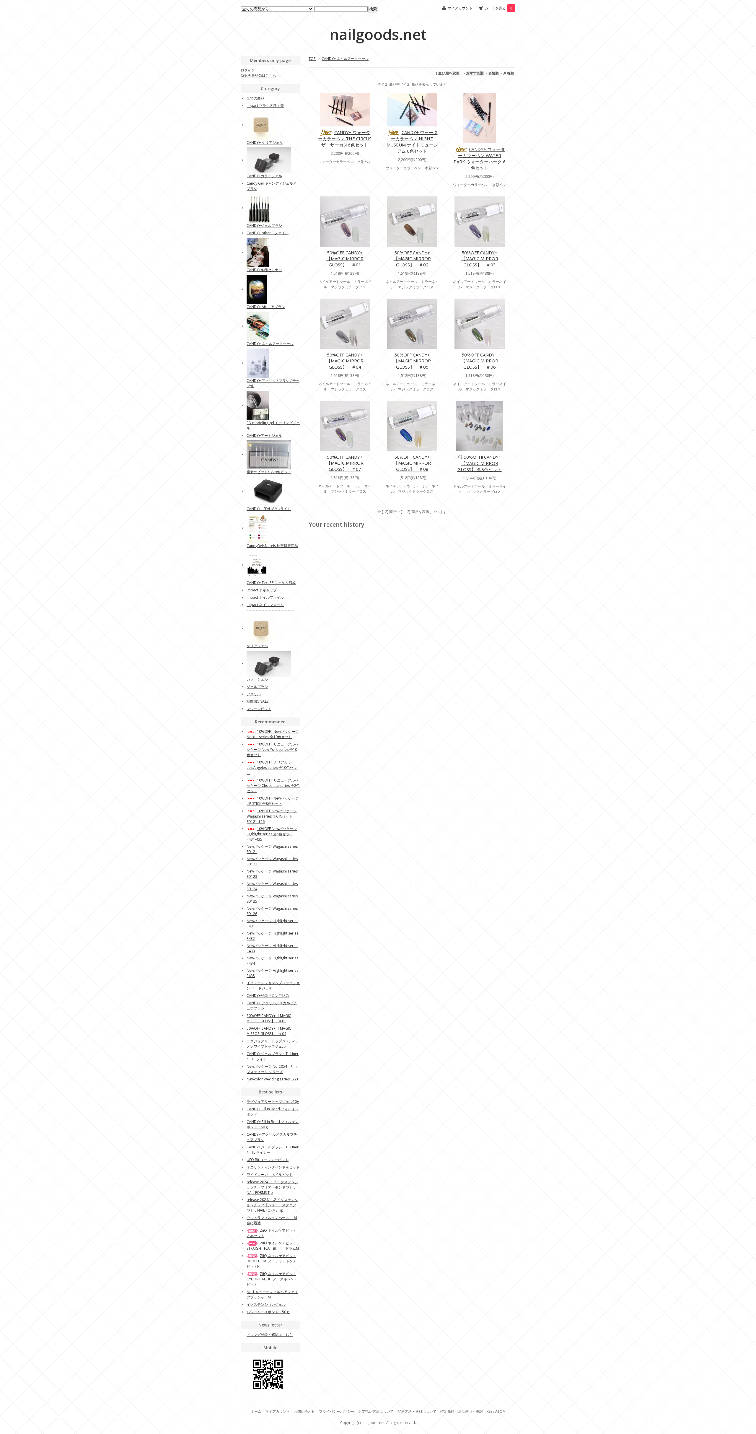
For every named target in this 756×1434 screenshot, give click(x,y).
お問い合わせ (304, 1411)
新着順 (508, 73)
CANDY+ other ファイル (268, 232)
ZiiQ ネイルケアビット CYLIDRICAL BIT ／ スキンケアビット (272, 1279)
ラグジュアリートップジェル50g (273, 1101)
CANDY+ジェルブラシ (264, 225)
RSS (489, 1411)
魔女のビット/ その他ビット (269, 471)
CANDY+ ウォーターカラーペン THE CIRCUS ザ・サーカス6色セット (345, 138)
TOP (312, 58)
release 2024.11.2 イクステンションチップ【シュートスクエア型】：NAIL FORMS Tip (272, 1205)
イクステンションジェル (266, 1304)
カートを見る (498, 8)
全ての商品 (255, 98)
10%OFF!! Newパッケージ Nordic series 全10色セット (273, 734)
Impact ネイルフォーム (265, 604)
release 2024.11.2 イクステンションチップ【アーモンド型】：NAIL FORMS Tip (272, 1187)
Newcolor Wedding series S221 (273, 1079)
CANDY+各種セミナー (264, 269)
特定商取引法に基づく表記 (461, 1411)
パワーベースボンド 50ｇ (268, 1311)
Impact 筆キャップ (262, 590)
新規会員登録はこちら (258, 75)
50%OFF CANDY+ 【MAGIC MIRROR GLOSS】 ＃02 (412, 259)
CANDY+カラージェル (264, 175)
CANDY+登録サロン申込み (268, 995)
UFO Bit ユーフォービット (268, 1159)
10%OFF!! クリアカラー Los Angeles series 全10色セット (272, 767)
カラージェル (257, 679)
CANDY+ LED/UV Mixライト (269, 508)
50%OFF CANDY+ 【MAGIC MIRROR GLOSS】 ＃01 (345, 259)
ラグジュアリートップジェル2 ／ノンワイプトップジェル (273, 1044)
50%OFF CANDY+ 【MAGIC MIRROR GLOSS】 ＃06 (479, 361)
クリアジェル (257, 645)
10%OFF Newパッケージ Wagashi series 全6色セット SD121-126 (272, 816)
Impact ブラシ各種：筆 (265, 105)
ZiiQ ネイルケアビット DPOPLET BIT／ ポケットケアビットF (271, 1261)
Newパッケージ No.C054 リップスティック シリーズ (272, 1069)
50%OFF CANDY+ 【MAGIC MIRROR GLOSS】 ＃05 (412, 361)
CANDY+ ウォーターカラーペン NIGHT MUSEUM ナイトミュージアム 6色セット (412, 141)
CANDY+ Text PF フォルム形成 (271, 582)
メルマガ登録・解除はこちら (270, 1334)
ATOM (500, 1411)
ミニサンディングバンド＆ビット (273, 1167)
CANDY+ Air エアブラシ (266, 306)
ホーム (256, 1411)
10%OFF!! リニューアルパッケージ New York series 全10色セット (272, 749)
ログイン (248, 70)
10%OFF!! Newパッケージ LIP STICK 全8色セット (273, 801)
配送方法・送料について (416, 1411)
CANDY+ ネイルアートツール (345, 58)
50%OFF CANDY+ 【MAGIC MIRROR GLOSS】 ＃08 (412, 463)
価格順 (493, 73)
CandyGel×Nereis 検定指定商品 (272, 545)
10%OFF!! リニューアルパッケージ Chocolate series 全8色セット (273, 785)
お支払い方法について (376, 1411)
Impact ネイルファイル (265, 597)
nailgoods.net (378, 34)
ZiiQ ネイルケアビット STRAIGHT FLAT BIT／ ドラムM (273, 1246)
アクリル (254, 693)
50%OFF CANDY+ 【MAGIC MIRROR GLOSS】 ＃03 (479, 259)
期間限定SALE (257, 701)
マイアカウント (460, 8)
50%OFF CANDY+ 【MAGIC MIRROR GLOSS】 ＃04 (345, 361)
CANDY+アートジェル (264, 435)
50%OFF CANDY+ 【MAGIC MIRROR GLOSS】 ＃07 (345, 463)
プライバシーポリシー (336, 1411)
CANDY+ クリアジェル (265, 142)
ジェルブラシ (257, 686)
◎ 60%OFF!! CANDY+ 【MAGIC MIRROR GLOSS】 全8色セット (479, 463)
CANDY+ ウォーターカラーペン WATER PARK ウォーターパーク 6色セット (480, 158)
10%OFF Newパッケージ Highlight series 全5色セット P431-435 (272, 834)
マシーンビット (259, 708)
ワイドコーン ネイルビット (270, 1174)
